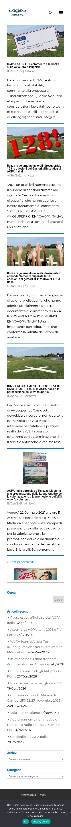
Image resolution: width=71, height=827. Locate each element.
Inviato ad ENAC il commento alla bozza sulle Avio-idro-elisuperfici (33, 65)
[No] (66, 814)
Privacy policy (41, 821)
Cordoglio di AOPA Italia (29, 737)
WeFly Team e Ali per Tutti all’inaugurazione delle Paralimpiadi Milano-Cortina (35, 647)
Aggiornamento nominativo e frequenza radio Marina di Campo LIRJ (33, 725)
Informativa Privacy (33, 794)
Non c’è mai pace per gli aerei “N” (36, 683)
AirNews (30, 71)
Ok (25, 821)
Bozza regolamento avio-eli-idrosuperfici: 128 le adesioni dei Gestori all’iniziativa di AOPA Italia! (34, 168)
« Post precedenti (20, 562)
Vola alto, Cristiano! (25, 713)
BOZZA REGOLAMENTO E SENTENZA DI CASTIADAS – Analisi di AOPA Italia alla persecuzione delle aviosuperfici (33, 389)
